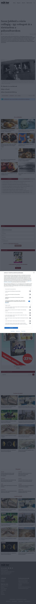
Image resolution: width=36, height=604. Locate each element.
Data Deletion (13, 331)
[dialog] (18, 302)
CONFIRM (11, 327)
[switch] (29, 291)
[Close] (34, 273)
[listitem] (18, 289)
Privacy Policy (23, 331)
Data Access (18, 331)
